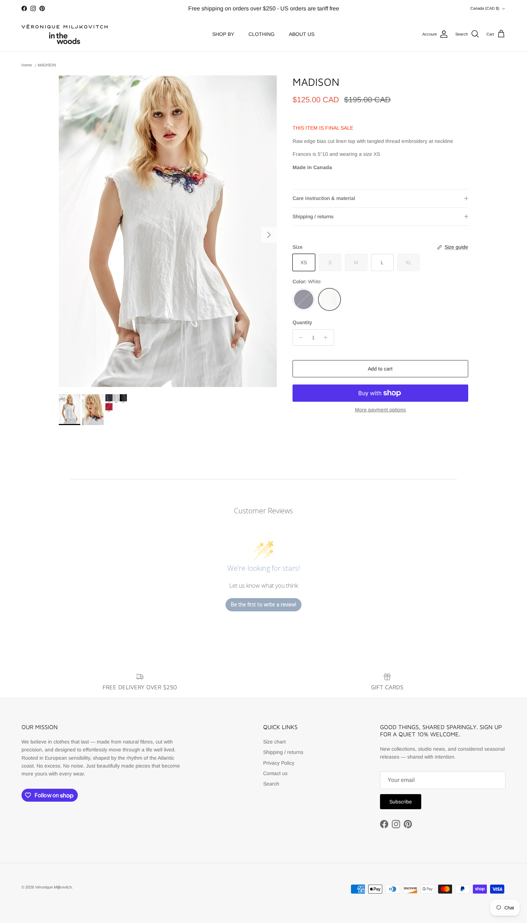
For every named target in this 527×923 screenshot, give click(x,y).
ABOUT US (301, 34)
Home (27, 65)
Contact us (275, 773)
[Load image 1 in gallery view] (168, 231)
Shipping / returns (313, 216)
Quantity (302, 323)
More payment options (380, 409)
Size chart (274, 742)
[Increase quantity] (327, 337)
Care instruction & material (324, 198)
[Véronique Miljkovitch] (65, 34)
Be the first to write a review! (263, 604)
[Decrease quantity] (299, 337)
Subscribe (400, 802)
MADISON (47, 65)
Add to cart (380, 369)
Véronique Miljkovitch (53, 887)
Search (271, 784)
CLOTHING (261, 34)
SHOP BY (223, 34)
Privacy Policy (278, 763)
